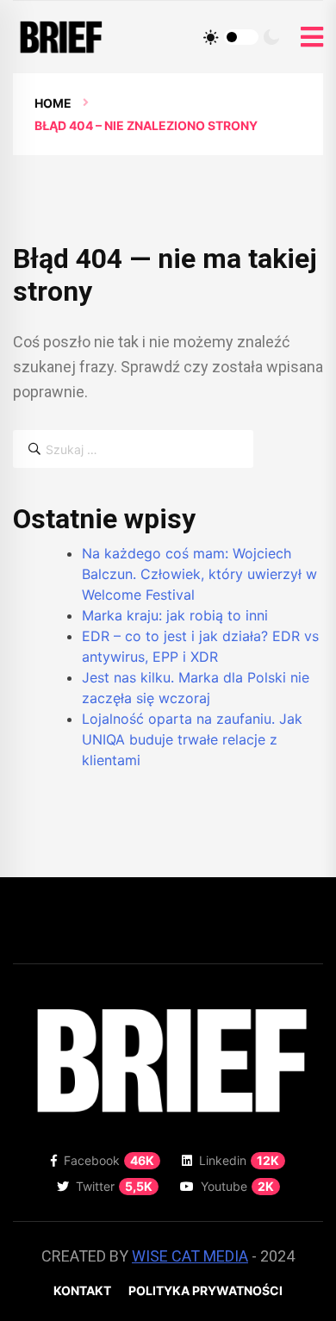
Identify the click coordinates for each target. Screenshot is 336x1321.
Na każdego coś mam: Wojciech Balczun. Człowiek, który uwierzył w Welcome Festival (199, 574)
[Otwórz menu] (312, 37)
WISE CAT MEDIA (190, 1256)
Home (53, 103)
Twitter (114, 1186)
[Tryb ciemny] (271, 37)
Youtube (237, 1186)
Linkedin (239, 1160)
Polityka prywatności (205, 1290)
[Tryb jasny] (211, 37)
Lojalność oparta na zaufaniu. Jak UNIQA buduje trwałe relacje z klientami (192, 739)
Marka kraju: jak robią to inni (175, 615)
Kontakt (82, 1290)
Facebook (109, 1160)
